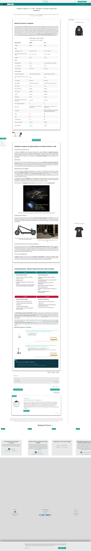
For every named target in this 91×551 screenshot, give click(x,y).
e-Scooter (53, 372)
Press (76, 512)
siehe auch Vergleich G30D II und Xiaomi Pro (32, 321)
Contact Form (15, 514)
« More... (3, 138)
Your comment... (17, 379)
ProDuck (45, 1)
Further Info (56, 341)
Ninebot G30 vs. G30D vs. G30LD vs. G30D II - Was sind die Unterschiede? (32, 365)
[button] (39, 515)
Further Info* (39, 138)
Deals (75, 1)
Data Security (76, 514)
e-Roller (57, 372)
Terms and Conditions (76, 513)
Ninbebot (49, 372)
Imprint (76, 515)
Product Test (76, 511)
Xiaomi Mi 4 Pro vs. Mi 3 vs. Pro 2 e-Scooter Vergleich (28, 364)
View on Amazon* (54, 339)
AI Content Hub (45, 2)
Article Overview (45, 511)
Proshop (30, 124)
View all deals (36, 140)
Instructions (45, 512)
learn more (29, 419)
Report (54, 386)
